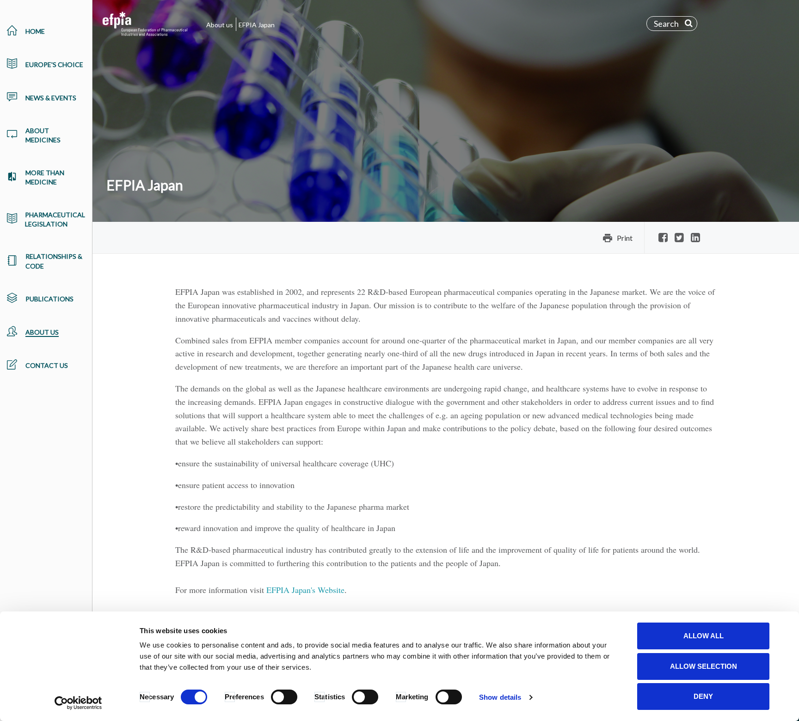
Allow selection (703, 666)
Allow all (703, 636)
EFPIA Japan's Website (305, 589)
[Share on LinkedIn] (695, 238)
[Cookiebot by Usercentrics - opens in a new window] (78, 703)
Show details (500, 697)
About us (219, 25)
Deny (703, 696)
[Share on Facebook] (663, 238)
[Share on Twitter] (679, 238)
